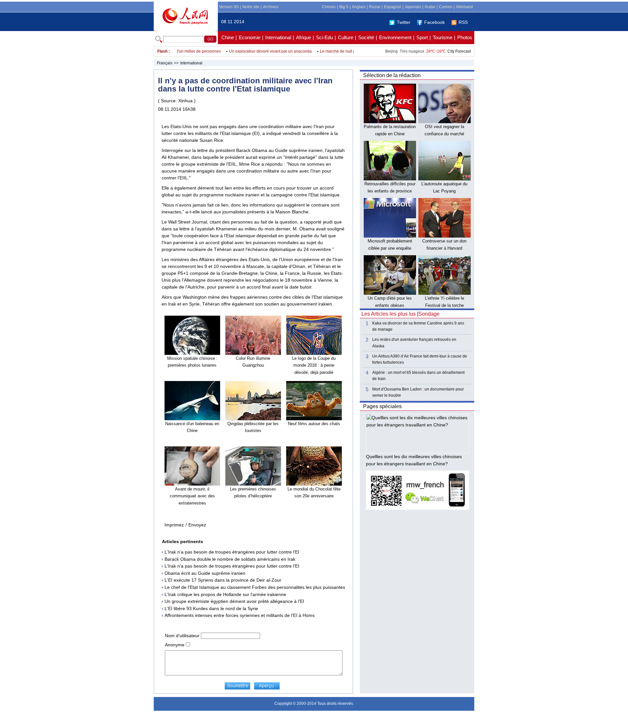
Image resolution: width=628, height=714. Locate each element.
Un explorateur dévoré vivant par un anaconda (260, 51)
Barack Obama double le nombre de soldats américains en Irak (230, 559)
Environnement (395, 37)
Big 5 (343, 7)
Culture (345, 37)
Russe (374, 7)
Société (366, 37)
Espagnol (392, 7)
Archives (270, 7)
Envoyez (197, 524)
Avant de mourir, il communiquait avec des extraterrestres (192, 496)
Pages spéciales (382, 406)
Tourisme (442, 37)
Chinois (329, 7)
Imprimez (174, 524)
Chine (227, 37)
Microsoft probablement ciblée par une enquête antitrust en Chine (390, 248)
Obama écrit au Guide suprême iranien (205, 573)
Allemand (464, 7)
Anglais (358, 7)
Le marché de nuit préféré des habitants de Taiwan (355, 51)
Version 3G (229, 7)
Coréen (445, 7)
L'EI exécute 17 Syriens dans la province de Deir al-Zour (223, 580)
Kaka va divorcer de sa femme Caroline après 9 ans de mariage (418, 326)
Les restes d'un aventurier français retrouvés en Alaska (414, 342)
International (278, 37)
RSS (463, 22)
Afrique (303, 37)
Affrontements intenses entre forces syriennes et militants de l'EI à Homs (240, 615)
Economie (249, 37)
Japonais (413, 7)
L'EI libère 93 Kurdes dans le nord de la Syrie (211, 608)
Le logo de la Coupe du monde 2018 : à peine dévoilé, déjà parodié (314, 365)
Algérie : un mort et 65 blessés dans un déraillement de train (418, 375)
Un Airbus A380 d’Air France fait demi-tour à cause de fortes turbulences (419, 359)
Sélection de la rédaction (392, 75)
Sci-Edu (324, 37)
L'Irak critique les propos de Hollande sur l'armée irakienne (225, 594)
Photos (464, 37)
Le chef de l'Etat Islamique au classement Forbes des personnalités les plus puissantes (255, 587)
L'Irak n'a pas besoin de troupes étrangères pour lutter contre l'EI (232, 552)
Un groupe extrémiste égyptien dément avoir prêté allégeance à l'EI (234, 601)
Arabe (430, 7)
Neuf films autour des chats (314, 423)
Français (164, 63)
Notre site (250, 7)
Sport (422, 37)
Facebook (434, 22)
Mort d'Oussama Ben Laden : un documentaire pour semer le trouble (418, 392)
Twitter (403, 22)
